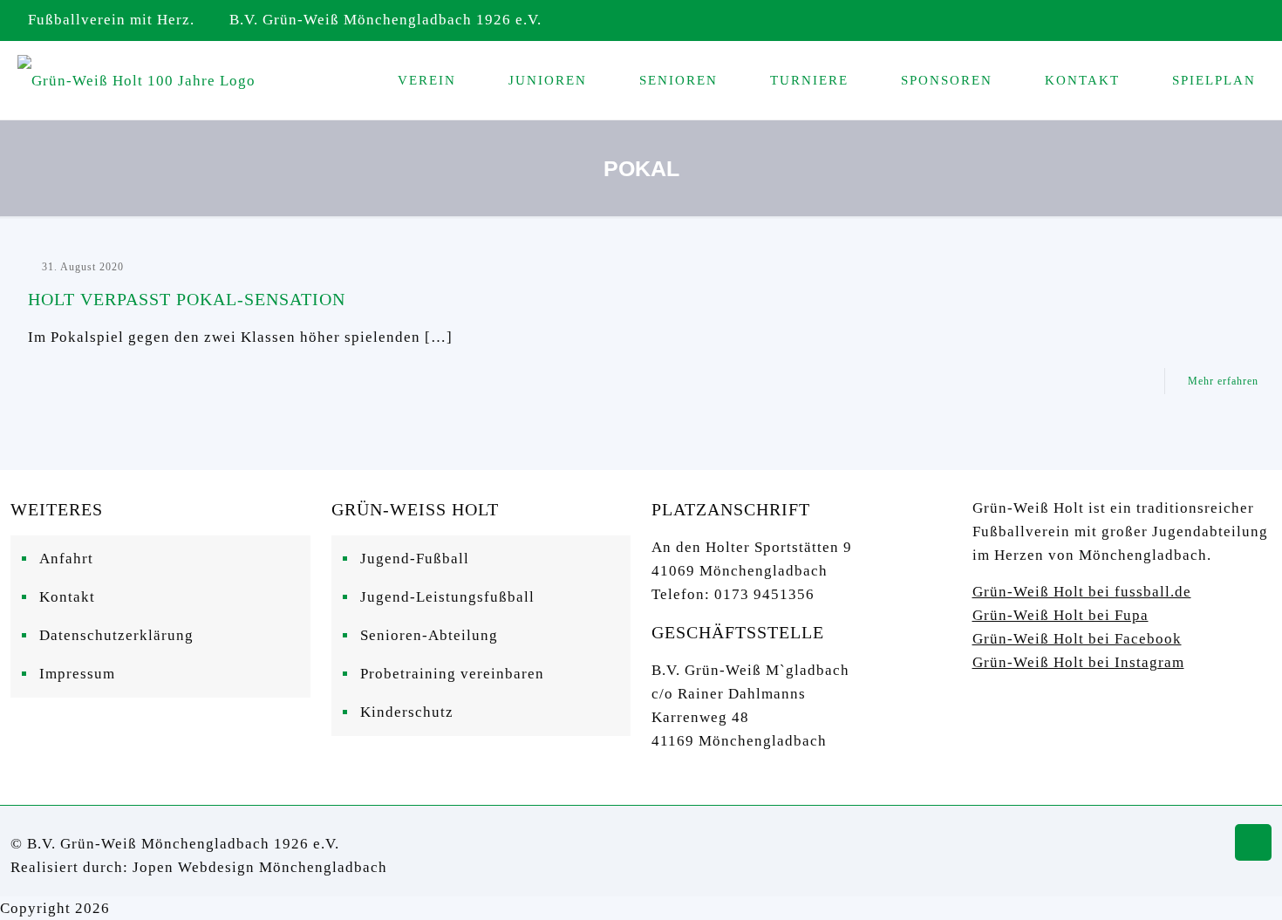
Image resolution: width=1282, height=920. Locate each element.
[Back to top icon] (1253, 842)
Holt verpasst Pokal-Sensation (186, 299)
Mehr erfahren (1223, 381)
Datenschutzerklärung (116, 635)
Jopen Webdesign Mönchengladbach (260, 867)
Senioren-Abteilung (429, 635)
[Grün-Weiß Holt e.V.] (136, 80)
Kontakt (67, 597)
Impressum (77, 673)
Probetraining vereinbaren (452, 673)
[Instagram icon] (1244, 21)
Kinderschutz (406, 712)
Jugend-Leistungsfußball (447, 597)
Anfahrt (66, 558)
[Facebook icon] (1222, 21)
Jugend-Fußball (414, 558)
